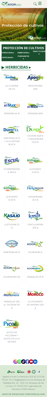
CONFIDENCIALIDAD (35, 394)
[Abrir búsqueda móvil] (35, 4)
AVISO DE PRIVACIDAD (13, 394)
